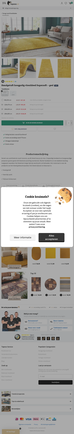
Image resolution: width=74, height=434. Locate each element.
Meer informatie (22, 237)
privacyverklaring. (37, 227)
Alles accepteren (51, 237)
